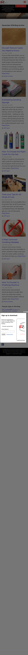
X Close (25, 312)
